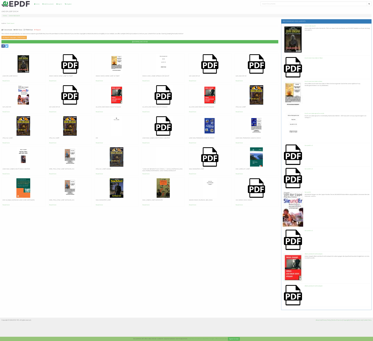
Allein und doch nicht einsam (313, 254)
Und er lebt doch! (14, 15)
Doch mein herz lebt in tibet (313, 81)
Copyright (346, 320)
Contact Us (358, 320)
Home (37, 4)
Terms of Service (337, 320)
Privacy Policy (326, 320)
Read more (6, 81)
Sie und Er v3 (309, 145)
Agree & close (234, 339)
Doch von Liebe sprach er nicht (314, 113)
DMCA (352, 320)
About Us (318, 320)
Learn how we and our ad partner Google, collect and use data (207, 338)
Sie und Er (308, 192)
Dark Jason (10, 23)
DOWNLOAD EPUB (140, 42)
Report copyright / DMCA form (15, 37)
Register (69, 4)
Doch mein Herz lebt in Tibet (314, 58)
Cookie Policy (367, 320)
